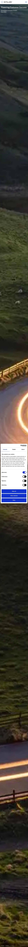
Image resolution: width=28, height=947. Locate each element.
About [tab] (22, 449)
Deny (14, 500)
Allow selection (14, 495)
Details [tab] (14, 449)
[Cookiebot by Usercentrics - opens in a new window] (20, 446)
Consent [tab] (5, 449)
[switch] (24, 477)
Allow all (14, 491)
